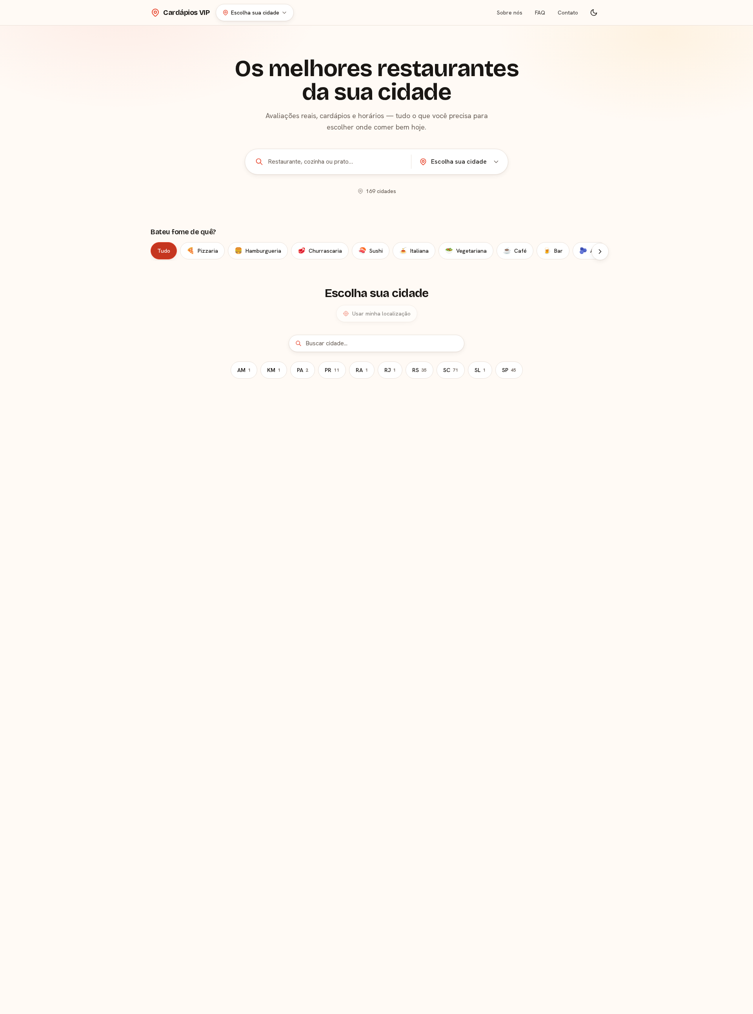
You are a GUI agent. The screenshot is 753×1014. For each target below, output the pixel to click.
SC (450, 370)
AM (244, 370)
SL (480, 370)
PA (302, 370)
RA (362, 370)
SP (509, 370)
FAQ (540, 12)
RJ (390, 370)
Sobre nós (509, 12)
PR (332, 370)
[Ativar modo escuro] (593, 12)
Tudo (163, 250)
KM (273, 370)
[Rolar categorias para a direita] (600, 251)
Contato (568, 12)
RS (419, 370)
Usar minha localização (381, 313)
